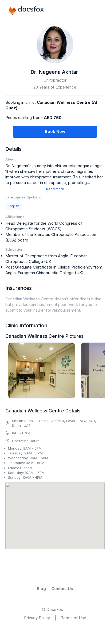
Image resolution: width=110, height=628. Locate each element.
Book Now (55, 131)
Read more (55, 189)
